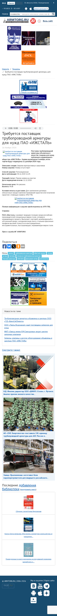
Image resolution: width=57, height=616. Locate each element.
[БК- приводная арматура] (28, 58)
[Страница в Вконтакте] (34, 585)
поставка (12, 256)
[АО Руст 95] (19, 284)
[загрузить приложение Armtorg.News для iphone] (30, 8)
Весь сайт (48, 20)
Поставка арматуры (9, 259)
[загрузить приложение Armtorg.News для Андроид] (26, 8)
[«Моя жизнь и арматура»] (28, 524)
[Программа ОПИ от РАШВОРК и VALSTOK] (29, 115)
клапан (11, 253)
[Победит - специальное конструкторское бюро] (43, 38)
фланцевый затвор (32, 259)
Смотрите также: (11, 350)
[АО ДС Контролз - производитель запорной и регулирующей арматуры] (28, 38)
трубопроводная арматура (23, 253)
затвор (5, 256)
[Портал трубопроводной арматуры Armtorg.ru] (16, 21)
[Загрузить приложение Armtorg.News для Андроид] (34, 592)
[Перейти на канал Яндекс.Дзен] (47, 592)
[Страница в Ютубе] (40, 585)
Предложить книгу (28, 489)
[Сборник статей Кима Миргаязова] (28, 502)
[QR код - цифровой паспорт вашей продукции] (38, 298)
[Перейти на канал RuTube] (34, 599)
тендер (49, 253)
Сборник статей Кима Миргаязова (28, 511)
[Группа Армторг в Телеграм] (47, 585)
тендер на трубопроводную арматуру (29, 256)
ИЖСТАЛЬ (20, 259)
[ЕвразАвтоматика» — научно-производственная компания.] (19, 298)
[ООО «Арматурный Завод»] (14, 38)
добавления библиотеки (19, 487)
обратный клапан (39, 253)
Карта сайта (49, 580)
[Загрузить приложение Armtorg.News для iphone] (40, 592)
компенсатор (44, 259)
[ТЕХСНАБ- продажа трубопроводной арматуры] (28, 101)
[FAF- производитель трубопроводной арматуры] (28, 87)
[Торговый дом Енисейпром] (28, 269)
